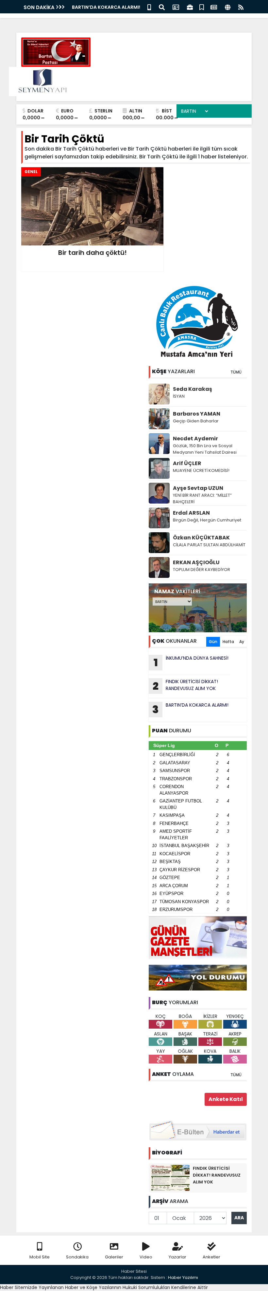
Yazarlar (177, 1257)
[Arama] (162, 7)
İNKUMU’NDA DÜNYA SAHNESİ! (106, 7)
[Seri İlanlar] (201, 7)
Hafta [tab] (228, 641)
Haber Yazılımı (183, 1277)
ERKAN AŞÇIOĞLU (196, 562)
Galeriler (114, 1257)
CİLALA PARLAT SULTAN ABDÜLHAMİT (209, 545)
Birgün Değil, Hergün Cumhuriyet (207, 520)
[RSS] (241, 7)
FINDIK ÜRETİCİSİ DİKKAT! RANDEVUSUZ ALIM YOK (185, 685)
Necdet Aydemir (195, 438)
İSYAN (179, 396)
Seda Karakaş (192, 389)
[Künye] (228, 7)
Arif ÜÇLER (187, 463)
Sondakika (77, 1257)
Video (146, 1257)
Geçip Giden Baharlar (196, 421)
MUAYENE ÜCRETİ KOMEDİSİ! (201, 470)
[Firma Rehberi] (190, 7)
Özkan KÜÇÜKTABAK (201, 537)
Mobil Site (39, 1257)
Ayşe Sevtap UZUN (198, 488)
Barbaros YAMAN (196, 414)
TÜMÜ (236, 372)
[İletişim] (175, 7)
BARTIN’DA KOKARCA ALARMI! (190, 709)
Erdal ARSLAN (191, 513)
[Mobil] (149, 7)
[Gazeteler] (213, 7)
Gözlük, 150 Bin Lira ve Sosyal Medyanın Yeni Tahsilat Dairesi (205, 449)
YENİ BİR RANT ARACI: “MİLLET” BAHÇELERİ (202, 498)
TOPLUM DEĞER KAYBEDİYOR (201, 569)
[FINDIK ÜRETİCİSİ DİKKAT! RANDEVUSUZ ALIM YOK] (170, 1177)
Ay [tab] (241, 641)
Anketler (211, 1257)
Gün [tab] (213, 641)
